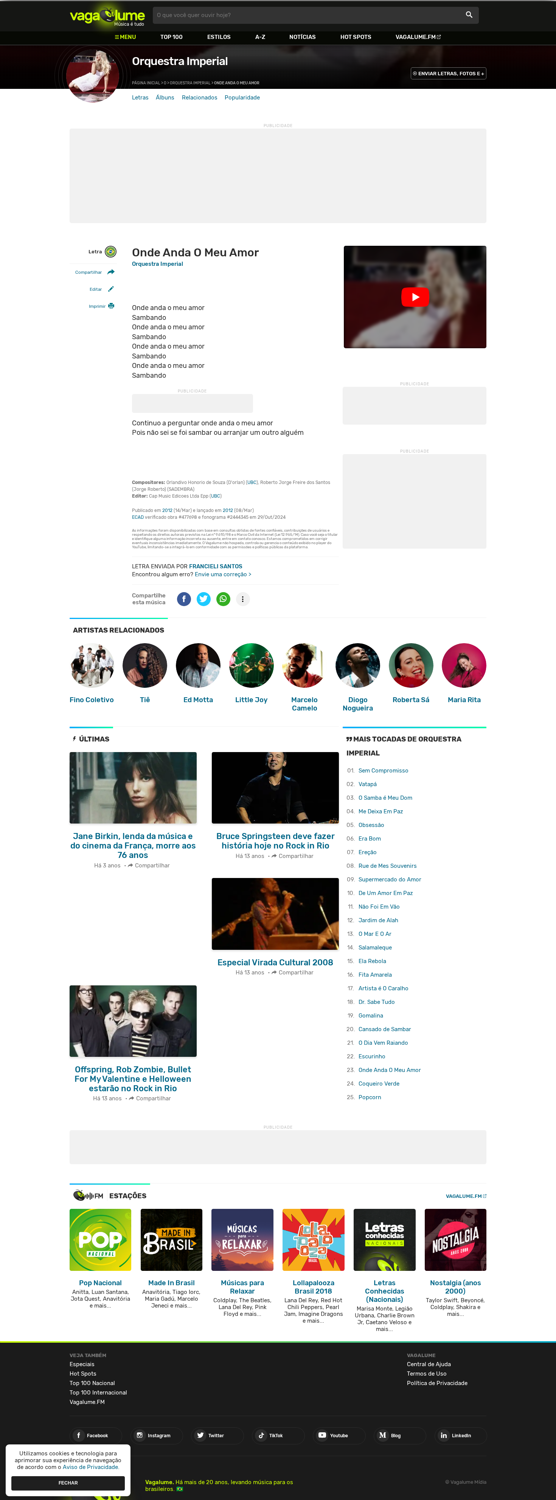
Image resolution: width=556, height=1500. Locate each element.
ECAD (138, 517)
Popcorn (370, 1097)
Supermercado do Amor (390, 879)
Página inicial (146, 83)
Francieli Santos (215, 566)
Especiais (82, 1364)
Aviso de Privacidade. (91, 1467)
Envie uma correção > (223, 574)
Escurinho (372, 1056)
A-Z (260, 37)
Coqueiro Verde (379, 1083)
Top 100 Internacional (98, 1392)
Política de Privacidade (437, 1383)
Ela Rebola (372, 961)
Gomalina (371, 1015)
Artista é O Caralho (383, 988)
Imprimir (97, 306)
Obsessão (371, 825)
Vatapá (368, 784)
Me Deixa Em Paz (381, 811)
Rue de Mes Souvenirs (388, 865)
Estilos (219, 37)
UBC (251, 482)
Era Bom (370, 838)
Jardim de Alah (378, 920)
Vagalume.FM (416, 37)
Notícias (302, 37)
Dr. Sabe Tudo (377, 1002)
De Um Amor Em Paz (386, 893)
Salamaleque (375, 947)
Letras (140, 97)
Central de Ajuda (429, 1364)
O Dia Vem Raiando (383, 1042)
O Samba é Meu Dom (385, 797)
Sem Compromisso (383, 770)
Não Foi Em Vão (379, 906)
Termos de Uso (427, 1373)
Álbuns (165, 97)
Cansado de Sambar (385, 1029)
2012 (167, 510)
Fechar (68, 1483)
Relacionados (199, 97)
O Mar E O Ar (375, 934)
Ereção (368, 852)
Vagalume (107, 15)
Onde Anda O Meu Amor (390, 1070)
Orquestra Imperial (180, 61)
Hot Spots (355, 37)
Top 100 (171, 37)
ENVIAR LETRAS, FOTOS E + (451, 73)
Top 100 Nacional (92, 1383)
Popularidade (242, 97)
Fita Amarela (375, 974)
